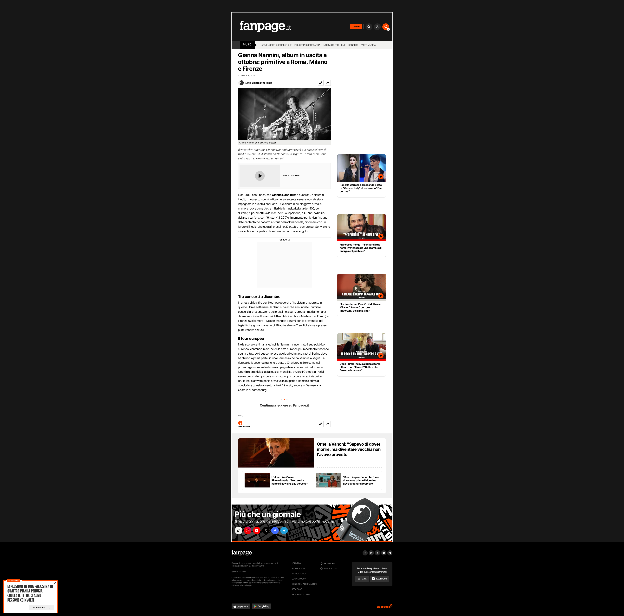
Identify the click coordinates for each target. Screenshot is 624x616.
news (240, 416)
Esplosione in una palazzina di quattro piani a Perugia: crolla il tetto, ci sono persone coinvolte (30, 593)
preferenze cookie (301, 594)
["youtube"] (256, 530)
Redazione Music (263, 82)
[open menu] (236, 45)
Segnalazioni (298, 568)
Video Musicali (369, 45)
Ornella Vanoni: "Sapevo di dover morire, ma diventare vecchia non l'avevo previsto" (349, 449)
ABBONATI (356, 27)
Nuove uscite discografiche (276, 45)
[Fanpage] (243, 552)
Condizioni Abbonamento (304, 584)
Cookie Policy (299, 579)
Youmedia (296, 563)
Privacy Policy (299, 573)
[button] (328, 83)
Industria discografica (307, 45)
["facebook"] (275, 530)
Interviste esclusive (334, 45)
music (247, 44)
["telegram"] (284, 530)
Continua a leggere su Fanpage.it (284, 405)
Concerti (353, 45)
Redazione (297, 589)
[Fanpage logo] (261, 26)
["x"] (266, 530)
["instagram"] (247, 530)
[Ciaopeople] (384, 607)
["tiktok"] (238, 530)
